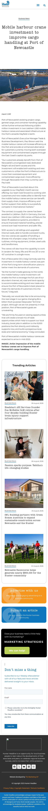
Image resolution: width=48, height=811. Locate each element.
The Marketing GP (32, 777)
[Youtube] (24, 767)
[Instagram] (33, 767)
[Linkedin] (29, 767)
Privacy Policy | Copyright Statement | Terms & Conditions (24, 788)
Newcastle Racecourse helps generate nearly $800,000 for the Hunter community (23, 573)
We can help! (17, 650)
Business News (24, 18)
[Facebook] (14, 767)
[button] (38, 5)
